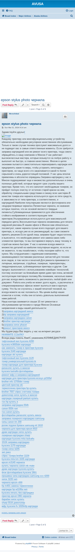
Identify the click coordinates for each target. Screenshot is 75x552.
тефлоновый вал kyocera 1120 (18, 358)
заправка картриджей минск (18, 311)
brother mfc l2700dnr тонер (15, 381)
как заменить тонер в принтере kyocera (22, 348)
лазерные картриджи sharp (16, 435)
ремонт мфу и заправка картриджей (21, 375)
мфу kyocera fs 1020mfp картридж (20, 506)
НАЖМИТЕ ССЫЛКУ (13, 334)
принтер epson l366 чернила (16, 496)
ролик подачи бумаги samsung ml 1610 (22, 425)
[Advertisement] (37, 56)
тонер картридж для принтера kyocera (22, 364)
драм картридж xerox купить (17, 432)
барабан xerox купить (13, 499)
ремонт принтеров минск (17, 328)
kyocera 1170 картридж (14, 445)
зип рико (6, 452)
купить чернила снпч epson (14, 513)
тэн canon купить (11, 412)
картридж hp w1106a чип (14, 489)
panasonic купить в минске (16, 368)
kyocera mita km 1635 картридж (18, 459)
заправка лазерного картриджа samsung (23, 418)
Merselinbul (14, 114)
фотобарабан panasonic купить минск (21, 415)
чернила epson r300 (12, 482)
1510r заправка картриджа (15, 442)
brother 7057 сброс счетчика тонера (20, 391)
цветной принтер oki (12, 385)
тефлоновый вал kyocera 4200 (18, 341)
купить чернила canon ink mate (18, 465)
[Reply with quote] (65, 116)
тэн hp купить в (10, 401)
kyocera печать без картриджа (18, 492)
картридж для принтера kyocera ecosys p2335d (26, 378)
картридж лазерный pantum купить (20, 398)
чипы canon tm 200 (11, 422)
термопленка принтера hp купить (19, 388)
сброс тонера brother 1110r (15, 455)
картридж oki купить (12, 354)
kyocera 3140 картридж (14, 351)
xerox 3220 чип (9, 479)
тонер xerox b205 (11, 449)
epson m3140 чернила (13, 462)
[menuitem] (9, 11)
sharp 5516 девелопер (13, 502)
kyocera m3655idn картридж (16, 344)
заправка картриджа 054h (15, 405)
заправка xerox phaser (15, 324)
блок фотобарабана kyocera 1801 (19, 472)
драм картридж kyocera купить (18, 469)
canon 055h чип (10, 408)
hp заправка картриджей (16, 314)
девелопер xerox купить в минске (19, 395)
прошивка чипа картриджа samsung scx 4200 (25, 476)
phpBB (28, 543)
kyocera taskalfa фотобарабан (17, 371)
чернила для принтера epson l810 (19, 428)
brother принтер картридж (17, 321)
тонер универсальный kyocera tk (19, 361)
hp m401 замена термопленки (17, 486)
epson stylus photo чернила (22, 100)
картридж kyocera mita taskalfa (18, 438)
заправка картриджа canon (18, 318)
